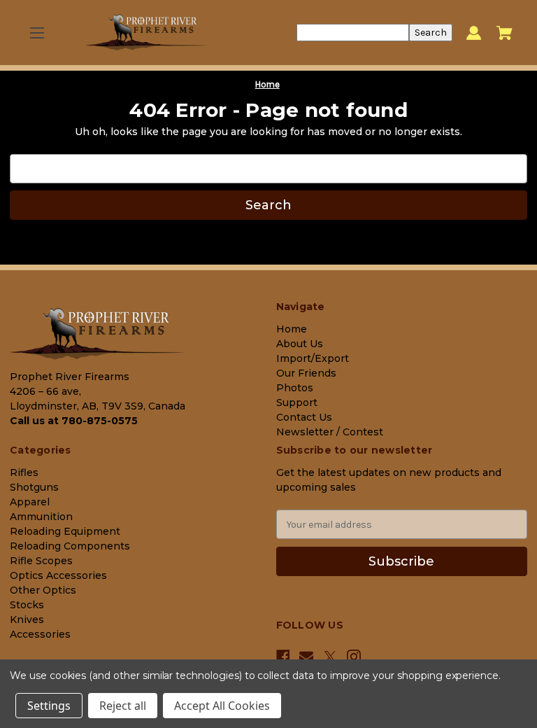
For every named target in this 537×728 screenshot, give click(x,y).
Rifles (24, 472)
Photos (294, 388)
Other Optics (43, 590)
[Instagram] (354, 656)
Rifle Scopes (41, 560)
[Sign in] (473, 32)
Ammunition (41, 516)
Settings (49, 705)
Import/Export (312, 358)
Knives (27, 619)
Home (291, 329)
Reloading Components (70, 546)
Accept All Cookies (222, 705)
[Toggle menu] (36, 32)
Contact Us (304, 417)
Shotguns (34, 487)
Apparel (30, 502)
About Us (299, 343)
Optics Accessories (58, 575)
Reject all (122, 705)
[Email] (306, 656)
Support (296, 402)
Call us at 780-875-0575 (74, 420)
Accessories (40, 634)
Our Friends (306, 373)
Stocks (27, 604)
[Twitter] (330, 657)
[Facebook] (283, 656)
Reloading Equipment (65, 531)
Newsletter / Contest (329, 432)
